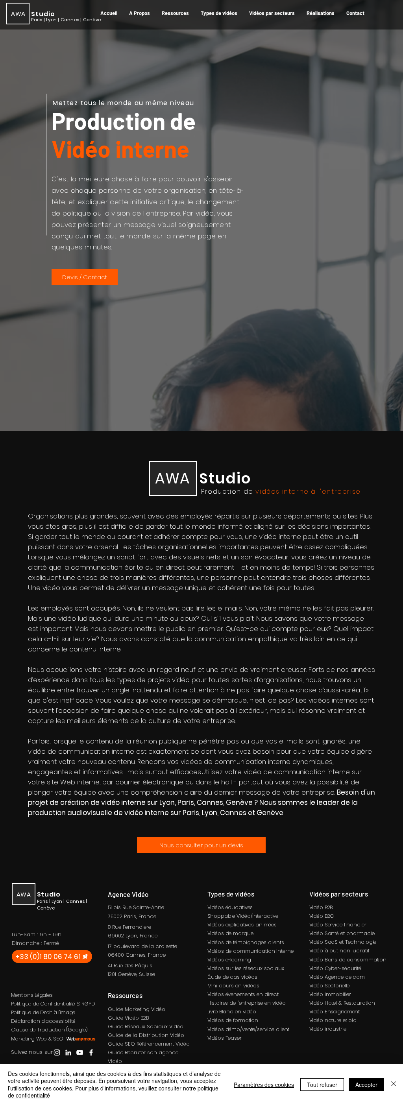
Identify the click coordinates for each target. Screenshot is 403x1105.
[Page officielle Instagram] (57, 1052)
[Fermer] (393, 1084)
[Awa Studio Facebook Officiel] (91, 1052)
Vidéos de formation (233, 1020)
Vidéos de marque (230, 933)
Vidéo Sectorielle (329, 985)
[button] (175, 13)
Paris (130, 916)
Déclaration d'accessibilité (43, 1021)
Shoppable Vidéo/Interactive (243, 916)
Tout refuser (322, 1084)
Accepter (366, 1084)
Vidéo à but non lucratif (339, 950)
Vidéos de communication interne (250, 951)
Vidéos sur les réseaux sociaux (245, 968)
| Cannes (69, 20)
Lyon (131, 935)
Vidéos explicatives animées (242, 924)
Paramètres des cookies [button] (264, 1084)
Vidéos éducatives (230, 907)
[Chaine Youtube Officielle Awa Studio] (80, 1052)
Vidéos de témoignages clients (245, 942)
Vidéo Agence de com (337, 977)
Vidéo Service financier (337, 924)
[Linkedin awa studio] (68, 1052)
